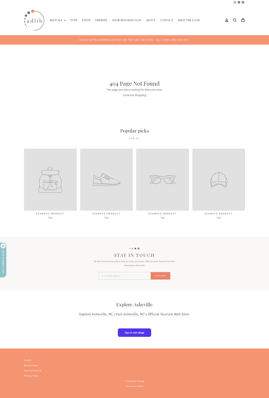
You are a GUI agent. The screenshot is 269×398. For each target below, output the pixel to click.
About (150, 20)
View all (134, 138)
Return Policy (31, 365)
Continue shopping (134, 95)
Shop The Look (189, 20)
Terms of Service (32, 370)
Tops (73, 20)
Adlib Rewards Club (126, 20)
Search (27, 360)
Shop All (56, 20)
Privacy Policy (31, 375)
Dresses (101, 20)
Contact (166, 20)
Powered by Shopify (134, 386)
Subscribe (160, 275)
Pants (86, 20)
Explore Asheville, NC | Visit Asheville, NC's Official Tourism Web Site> (134, 314)
